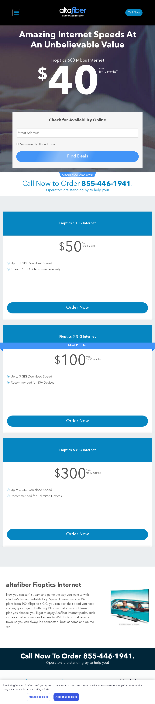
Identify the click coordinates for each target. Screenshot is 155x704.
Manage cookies (38, 697)
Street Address (28, 133)
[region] (77, 692)
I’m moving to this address (37, 144)
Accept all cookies (66, 697)
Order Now (77, 307)
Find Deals (77, 156)
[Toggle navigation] (16, 12)
